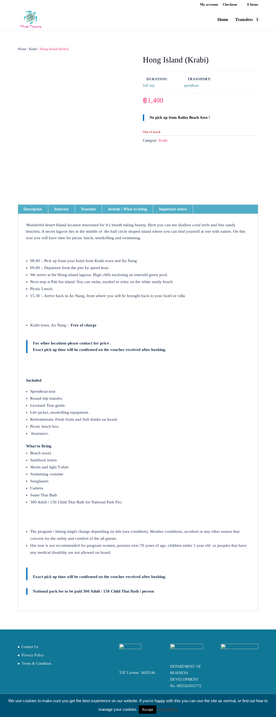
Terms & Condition (36, 664)
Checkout (230, 4)
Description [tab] (32, 209)
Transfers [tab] (88, 209)
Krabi (33, 49)
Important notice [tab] (173, 209)
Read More (167, 709)
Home (223, 20)
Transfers (244, 20)
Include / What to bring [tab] (127, 209)
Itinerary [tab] (61, 209)
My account (209, 4)
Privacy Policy (33, 655)
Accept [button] (147, 710)
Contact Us (30, 647)
